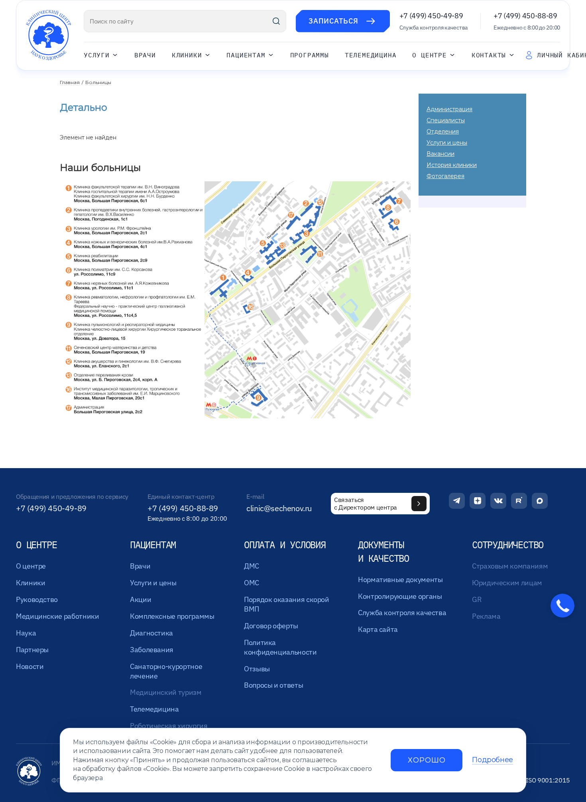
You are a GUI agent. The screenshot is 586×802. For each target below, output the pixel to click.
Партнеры (32, 649)
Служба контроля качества (402, 612)
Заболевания (151, 649)
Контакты (489, 55)
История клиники (452, 165)
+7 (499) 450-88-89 (525, 15)
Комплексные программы (172, 616)
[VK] (498, 501)
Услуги (97, 55)
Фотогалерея (445, 176)
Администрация (449, 109)
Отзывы (257, 668)
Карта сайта (378, 629)
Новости (29, 666)
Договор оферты (271, 625)
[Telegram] (457, 501)
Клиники (187, 55)
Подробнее (492, 760)
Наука (26, 632)
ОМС (251, 582)
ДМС (251, 566)
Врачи (145, 55)
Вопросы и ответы (273, 685)
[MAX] (540, 501)
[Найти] (276, 21)
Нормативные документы (400, 579)
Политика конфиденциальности (280, 647)
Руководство (37, 599)
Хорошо (426, 760)
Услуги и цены (447, 142)
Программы (309, 55)
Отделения (443, 131)
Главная (70, 82)
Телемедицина (371, 55)
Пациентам (245, 55)
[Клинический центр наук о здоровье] (48, 35)
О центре (429, 55)
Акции (140, 599)
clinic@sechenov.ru (279, 508)
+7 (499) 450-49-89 (431, 15)
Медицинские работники (57, 616)
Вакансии (440, 153)
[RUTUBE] (519, 501)
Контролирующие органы (400, 596)
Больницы (98, 82)
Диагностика (151, 632)
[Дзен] (478, 501)
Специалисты (446, 120)
